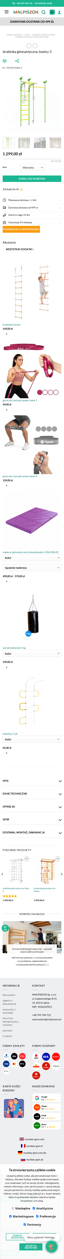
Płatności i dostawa (9, 1011)
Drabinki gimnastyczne (43, 35)
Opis (5, 780)
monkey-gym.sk (34, 1159)
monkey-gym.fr (34, 1145)
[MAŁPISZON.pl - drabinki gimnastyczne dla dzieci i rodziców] (26, 12)
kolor (5, 167)
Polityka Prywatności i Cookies (11, 1021)
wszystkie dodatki (20, 249)
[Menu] (6, 12)
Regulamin (9, 995)
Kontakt (8, 1031)
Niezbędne (22, 1208)
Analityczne (44, 1208)
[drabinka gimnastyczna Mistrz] (47, 870)
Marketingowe (23, 1216)
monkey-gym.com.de (34, 1152)
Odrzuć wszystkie (17, 1236)
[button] (32, 200)
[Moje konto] (59, 12)
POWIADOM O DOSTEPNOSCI (21, 229)
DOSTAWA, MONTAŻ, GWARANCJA (24, 832)
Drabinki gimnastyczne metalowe (32, 37)
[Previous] (8, 101)
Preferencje (48, 1216)
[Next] (55, 101)
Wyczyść (56, 161)
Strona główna (14, 35)
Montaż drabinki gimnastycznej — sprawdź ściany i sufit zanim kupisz (32, 950)
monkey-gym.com (34, 1139)
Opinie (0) (9, 806)
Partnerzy (34, 1225)
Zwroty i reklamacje (9, 1002)
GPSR (6, 819)
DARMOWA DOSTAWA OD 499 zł (32, 21)
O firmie (7, 1036)
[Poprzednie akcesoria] (6, 258)
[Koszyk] (52, 12)
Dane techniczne (15, 793)
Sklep (27, 35)
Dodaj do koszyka (32, 178)
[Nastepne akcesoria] (6, 762)
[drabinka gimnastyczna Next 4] (16, 870)
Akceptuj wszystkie (31, 1246)
